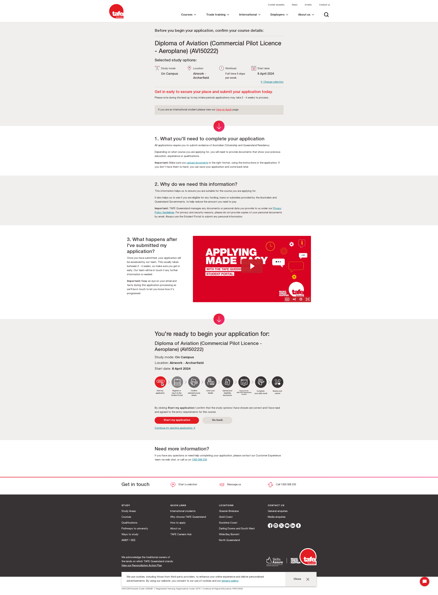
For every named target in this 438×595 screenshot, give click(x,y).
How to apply (178, 523)
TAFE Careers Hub (181, 534)
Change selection (273, 82)
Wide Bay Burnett (229, 534)
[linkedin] (292, 526)
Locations (226, 506)
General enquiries (278, 511)
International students (183, 511)
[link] (188, 18)
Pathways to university (134, 528)
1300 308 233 (199, 460)
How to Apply (224, 110)
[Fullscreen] (307, 299)
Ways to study (129, 534)
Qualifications (129, 523)
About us (175, 528)
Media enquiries (277, 517)
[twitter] (281, 526)
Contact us (324, 5)
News (294, 5)
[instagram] (275, 526)
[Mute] (294, 299)
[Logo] (116, 18)
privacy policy (230, 581)
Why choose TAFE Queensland (188, 517)
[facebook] (270, 526)
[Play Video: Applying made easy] (252, 266)
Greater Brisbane (229, 511)
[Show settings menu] (300, 299)
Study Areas (128, 511)
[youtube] (287, 526)
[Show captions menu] (287, 299)
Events (308, 5)
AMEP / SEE (128, 540)
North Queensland (229, 540)
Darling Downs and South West (237, 528)
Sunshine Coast (228, 523)
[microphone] (298, 526)
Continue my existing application (174, 428)
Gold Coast (226, 517)
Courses (126, 517)
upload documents (197, 163)
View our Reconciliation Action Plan (141, 565)
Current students (276, 5)
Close (297, 579)
